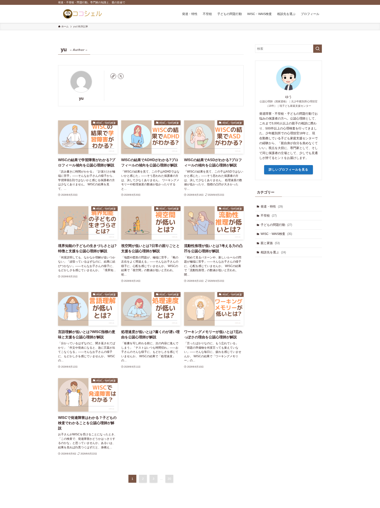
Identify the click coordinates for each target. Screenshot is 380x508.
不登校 (269, 215)
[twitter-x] (121, 76)
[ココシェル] (82, 13)
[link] (113, 76)
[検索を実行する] (317, 48)
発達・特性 (272, 206)
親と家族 (270, 243)
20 (169, 478)
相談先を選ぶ (273, 252)
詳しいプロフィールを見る (288, 169)
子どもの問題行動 (276, 224)
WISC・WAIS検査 (276, 234)
